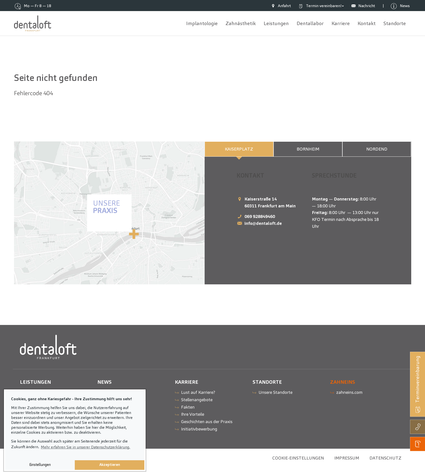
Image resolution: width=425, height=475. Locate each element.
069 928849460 (259, 216)
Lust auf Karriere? (198, 392)
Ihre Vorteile (192, 414)
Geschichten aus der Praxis (206, 421)
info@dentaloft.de (263, 223)
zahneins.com (349, 392)
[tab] (239, 149)
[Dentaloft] (32, 23)
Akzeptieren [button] (109, 464)
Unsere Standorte (275, 392)
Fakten (188, 407)
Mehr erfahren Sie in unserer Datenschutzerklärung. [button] (85, 447)
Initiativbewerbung (199, 429)
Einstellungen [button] (40, 464)
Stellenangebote (196, 399)
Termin (323, 5)
